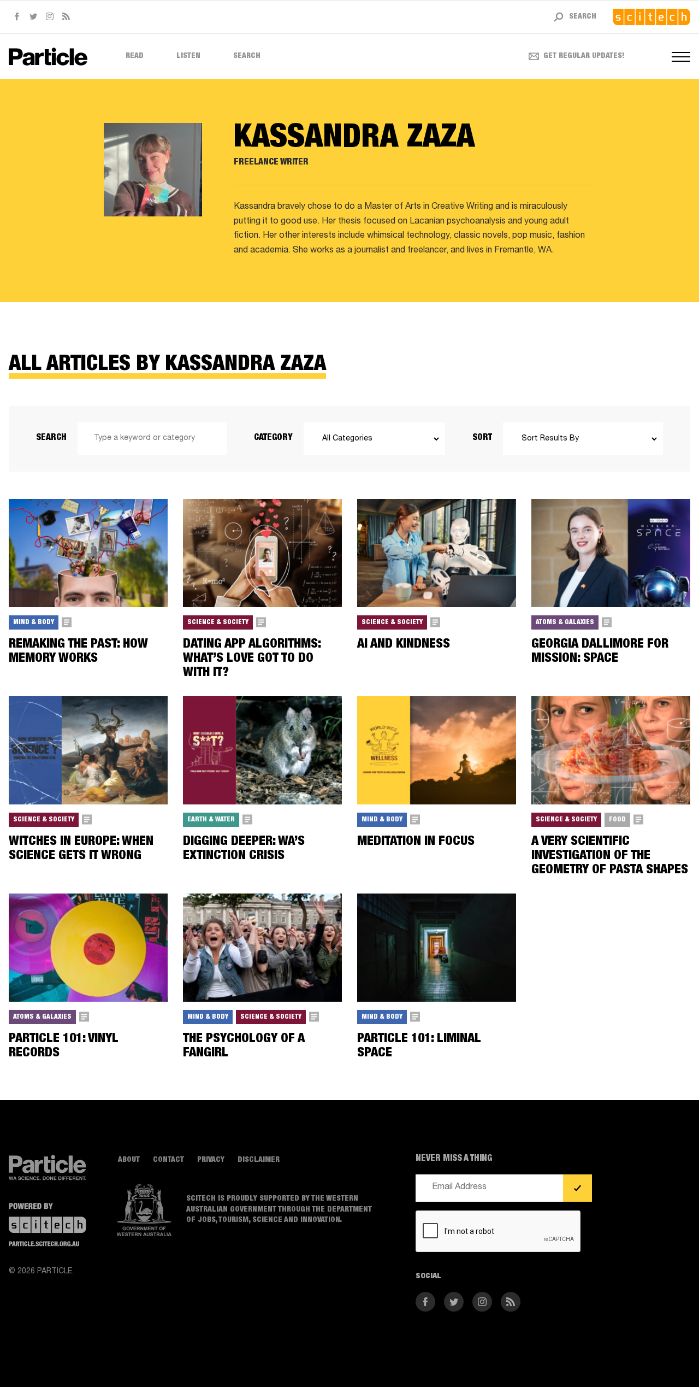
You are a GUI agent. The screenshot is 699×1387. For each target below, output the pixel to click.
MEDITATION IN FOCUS (416, 842)
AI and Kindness (403, 644)
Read (135, 56)
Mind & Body (33, 622)
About (129, 1160)
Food (617, 819)
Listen (188, 56)
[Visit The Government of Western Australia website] (144, 1210)
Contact (168, 1160)
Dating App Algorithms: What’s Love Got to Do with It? (252, 659)
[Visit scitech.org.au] (651, 17)
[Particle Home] (48, 57)
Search (246, 56)
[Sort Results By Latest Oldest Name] (583, 438)
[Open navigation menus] (681, 57)
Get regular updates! (584, 56)
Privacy (210, 1160)
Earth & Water (211, 819)
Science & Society (217, 622)
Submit (577, 1188)
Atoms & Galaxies (565, 622)
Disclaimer (259, 1160)
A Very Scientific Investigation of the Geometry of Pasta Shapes (609, 857)
